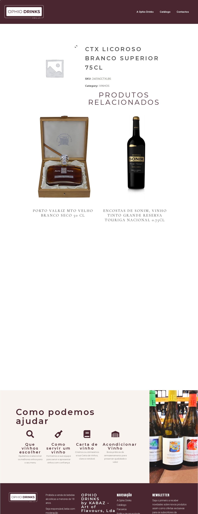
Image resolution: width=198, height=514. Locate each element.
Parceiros (122, 509)
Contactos (183, 11)
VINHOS (104, 85)
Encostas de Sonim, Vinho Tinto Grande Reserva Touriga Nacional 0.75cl (135, 215)
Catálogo (165, 11)
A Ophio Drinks (145, 11)
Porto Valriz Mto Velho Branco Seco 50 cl (63, 213)
